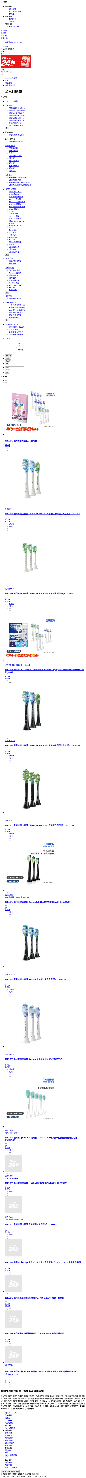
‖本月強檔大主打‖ (11, 324)
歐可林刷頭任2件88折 (17, 125)
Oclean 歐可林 (14, 209)
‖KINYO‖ (8, 296)
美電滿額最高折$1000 (17, 108)
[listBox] (43, 376)
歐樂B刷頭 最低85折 (16, 113)
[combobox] (43, 72)
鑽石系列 (12, 158)
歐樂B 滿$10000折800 (17, 115)
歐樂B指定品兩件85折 (17, 110)
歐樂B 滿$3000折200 (16, 118)
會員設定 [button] (18, 42)
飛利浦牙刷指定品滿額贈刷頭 (20, 185)
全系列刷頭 (13, 151)
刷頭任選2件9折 (15, 123)
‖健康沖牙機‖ (9, 268)
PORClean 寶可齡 (15, 285)
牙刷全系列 (13, 148)
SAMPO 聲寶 (14, 216)
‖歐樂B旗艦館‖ (10, 303)
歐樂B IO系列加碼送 (16, 327)
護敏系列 (12, 163)
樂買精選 (12, 264)
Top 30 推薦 (13, 101)
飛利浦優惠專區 (15, 180)
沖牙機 (11, 153)
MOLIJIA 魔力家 (15, 242)
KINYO (12, 239)
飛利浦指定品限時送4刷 (18, 177)
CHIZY (11, 227)
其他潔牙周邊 (14, 252)
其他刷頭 (12, 249)
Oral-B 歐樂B (14, 194)
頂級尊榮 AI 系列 (15, 156)
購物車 (3, 33)
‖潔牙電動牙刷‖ (10, 189)
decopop (12, 211)
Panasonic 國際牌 (15, 204)
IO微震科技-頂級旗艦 (17, 308)
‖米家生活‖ (9, 259)
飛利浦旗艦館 (10, 146)
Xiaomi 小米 (13, 214)
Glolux (11, 223)
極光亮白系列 (14, 161)
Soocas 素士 (13, 232)
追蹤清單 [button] (8, 42)
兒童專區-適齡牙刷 (16, 313)
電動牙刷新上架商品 (16, 141)
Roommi (12, 287)
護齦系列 (12, 168)
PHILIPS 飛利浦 (15, 199)
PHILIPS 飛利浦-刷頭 (17, 202)
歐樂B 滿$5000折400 (16, 120)
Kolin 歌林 (13, 237)
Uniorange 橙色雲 (15, 225)
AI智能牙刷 (13, 329)
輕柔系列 (12, 171)
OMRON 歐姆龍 (15, 219)
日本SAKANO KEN (16, 221)
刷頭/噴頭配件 (14, 318)
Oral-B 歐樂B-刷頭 (16, 197)
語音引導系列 (14, 166)
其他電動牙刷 (14, 247)
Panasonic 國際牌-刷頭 (17, 207)
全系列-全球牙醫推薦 (17, 305)
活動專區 (8, 175)
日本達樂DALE (15, 278)
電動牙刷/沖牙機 (15, 261)
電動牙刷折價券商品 (16, 135)
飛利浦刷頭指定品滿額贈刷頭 (20, 182)
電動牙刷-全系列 (15, 192)
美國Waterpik (14, 275)
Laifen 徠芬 (13, 230)
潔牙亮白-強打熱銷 (16, 334)
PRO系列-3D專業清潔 (17, 310)
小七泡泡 (12, 235)
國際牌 (11, 244)
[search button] (2, 74)
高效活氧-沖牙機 (15, 315)
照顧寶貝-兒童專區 (16, 332)
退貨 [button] (13, 42)
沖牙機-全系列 (14, 270)
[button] (43, 14)
